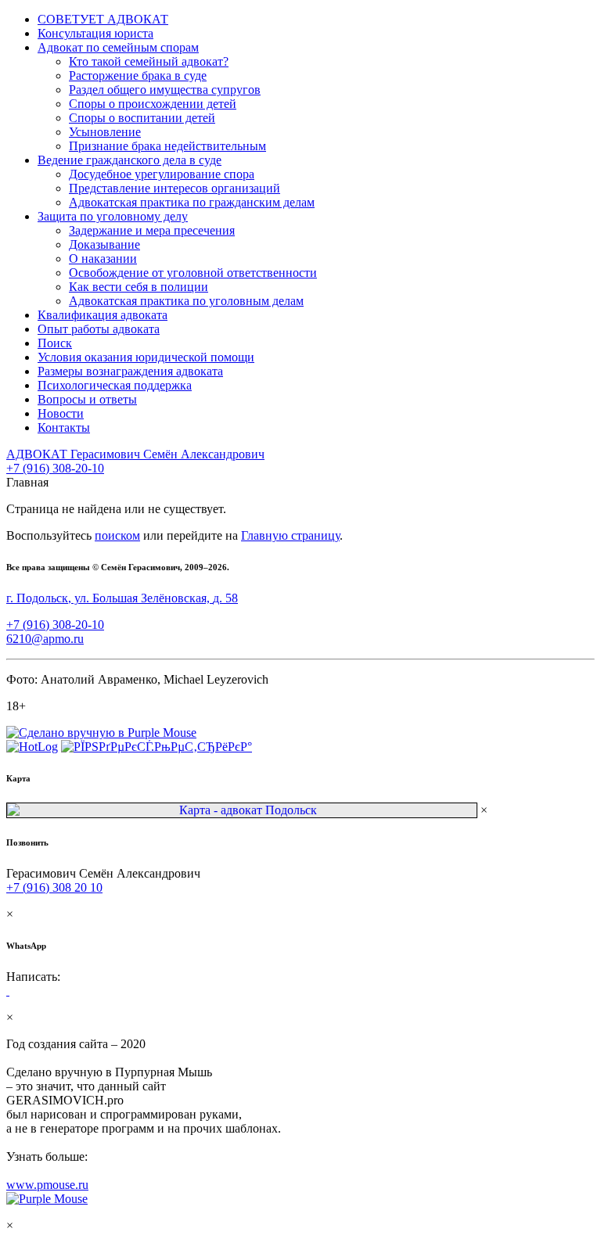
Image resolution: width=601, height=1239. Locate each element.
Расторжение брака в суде (138, 75)
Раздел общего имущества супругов (165, 89)
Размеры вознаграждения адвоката (130, 371)
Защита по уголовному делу (113, 216)
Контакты (64, 427)
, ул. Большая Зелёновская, (122, 598)
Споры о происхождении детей (152, 103)
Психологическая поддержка (115, 385)
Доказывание (104, 244)
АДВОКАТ (135, 454)
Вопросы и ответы (87, 399)
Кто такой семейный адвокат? (149, 61)
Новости (61, 413)
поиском (117, 535)
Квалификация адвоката (102, 314)
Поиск (55, 343)
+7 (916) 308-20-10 (55, 468)
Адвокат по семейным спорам (118, 47)
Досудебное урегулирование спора (161, 174)
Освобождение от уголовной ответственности (193, 272)
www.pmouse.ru (47, 1184)
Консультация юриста (95, 33)
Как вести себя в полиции (138, 286)
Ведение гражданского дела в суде (129, 160)
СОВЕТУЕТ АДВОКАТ (103, 19)
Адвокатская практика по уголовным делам (186, 300)
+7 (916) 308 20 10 (54, 887)
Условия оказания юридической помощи (146, 357)
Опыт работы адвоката (99, 329)
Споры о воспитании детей (142, 117)
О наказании (103, 258)
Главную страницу (290, 535)
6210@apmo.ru (45, 638)
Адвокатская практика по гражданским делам (192, 202)
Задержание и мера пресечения (152, 230)
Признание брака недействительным (167, 146)
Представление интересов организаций (174, 188)
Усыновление (105, 131)
